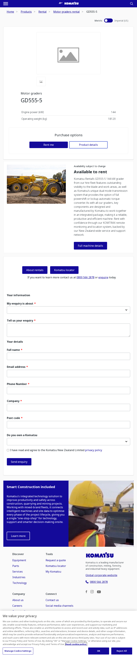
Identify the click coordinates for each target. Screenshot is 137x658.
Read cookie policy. (76, 644)
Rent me (48, 145)
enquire (103, 277)
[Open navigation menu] (5, 3)
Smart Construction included (31, 487)
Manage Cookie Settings (18, 650)
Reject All (122, 650)
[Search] (132, 4)
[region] (68, 634)
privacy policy (93, 450)
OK (98, 650)
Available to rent (90, 171)
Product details (88, 145)
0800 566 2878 (85, 277)
